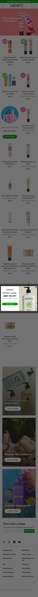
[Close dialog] (36, 287)
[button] (10, 289)
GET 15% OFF (10, 304)
